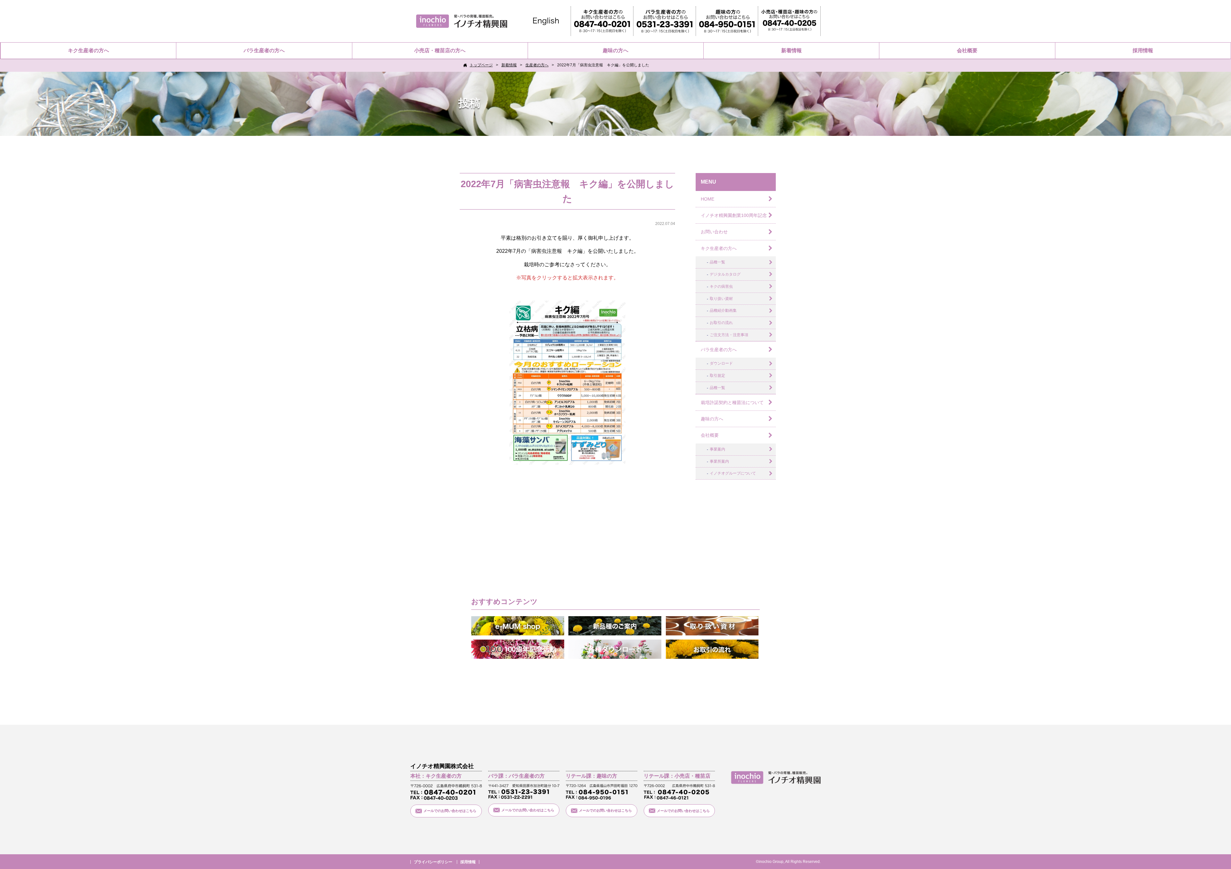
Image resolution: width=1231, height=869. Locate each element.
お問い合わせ (714, 231)
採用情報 (1143, 50)
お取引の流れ (721, 322)
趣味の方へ (615, 50)
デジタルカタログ (725, 274)
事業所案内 (719, 461)
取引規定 (717, 375)
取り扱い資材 (721, 298)
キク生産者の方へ (88, 50)
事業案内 (717, 449)
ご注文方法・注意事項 (729, 335)
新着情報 (791, 50)
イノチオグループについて (733, 473)
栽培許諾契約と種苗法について (732, 402)
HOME (707, 199)
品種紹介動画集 (723, 310)
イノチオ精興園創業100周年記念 (734, 215)
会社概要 (967, 50)
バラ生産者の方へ (264, 50)
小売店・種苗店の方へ (439, 50)
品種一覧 (717, 262)
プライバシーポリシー (433, 862)
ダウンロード (721, 363)
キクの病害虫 (721, 286)
